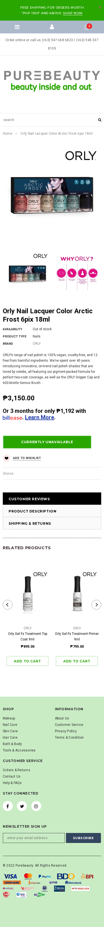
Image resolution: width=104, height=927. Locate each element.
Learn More (39, 417)
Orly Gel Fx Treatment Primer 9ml (77, 636)
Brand (8, 344)
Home (7, 133)
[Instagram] (36, 806)
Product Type (14, 336)
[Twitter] (22, 806)
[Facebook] (8, 806)
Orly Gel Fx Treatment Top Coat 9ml (27, 636)
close (100, 7)
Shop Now (72, 13)
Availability (12, 329)
